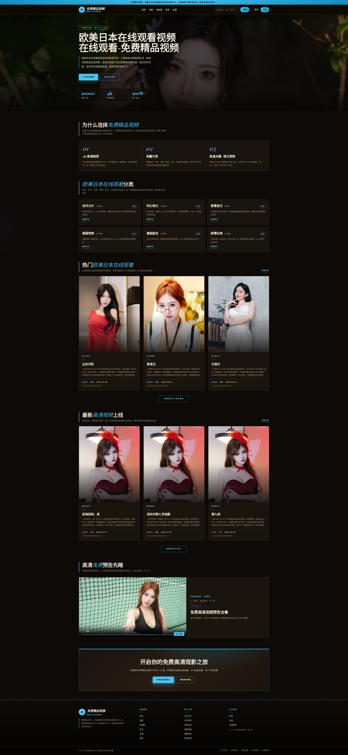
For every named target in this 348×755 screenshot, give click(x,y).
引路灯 (215, 364)
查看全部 (265, 270)
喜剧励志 (188, 734)
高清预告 (233, 725)
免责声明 (265, 750)
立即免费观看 (88, 77)
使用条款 (255, 750)
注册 (265, 9)
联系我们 (234, 750)
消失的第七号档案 (158, 514)
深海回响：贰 (91, 514)
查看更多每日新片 (174, 549)
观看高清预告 (109, 77)
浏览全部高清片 (163, 680)
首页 (144, 9)
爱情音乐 (188, 725)
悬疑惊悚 (188, 729)
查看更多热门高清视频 (174, 399)
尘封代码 (88, 364)
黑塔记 (151, 364)
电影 (151, 9)
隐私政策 (245, 750)
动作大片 (188, 716)
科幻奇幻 (188, 720)
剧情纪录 (188, 738)
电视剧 (159, 9)
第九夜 (215, 514)
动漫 (175, 9)
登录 (256, 10)
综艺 (168, 9)
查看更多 (86, 219)
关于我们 (224, 750)
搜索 (245, 9)
